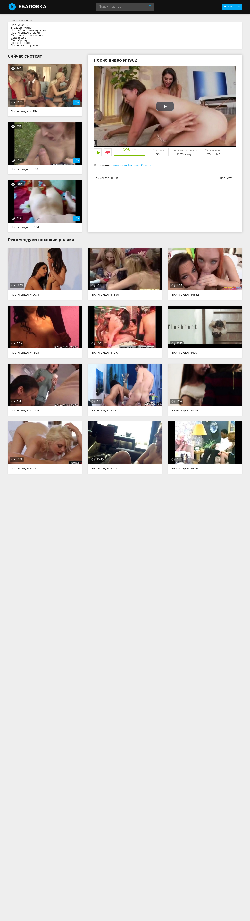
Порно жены (20, 25)
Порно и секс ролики (26, 45)
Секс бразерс (20, 40)
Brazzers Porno (21, 28)
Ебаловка (32, 7)
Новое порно (232, 7)
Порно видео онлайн (25, 33)
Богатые (134, 165)
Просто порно (21, 43)
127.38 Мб (213, 154)
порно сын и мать (20, 21)
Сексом (146, 165)
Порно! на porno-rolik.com (29, 30)
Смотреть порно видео (27, 35)
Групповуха (118, 165)
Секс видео (18, 38)
